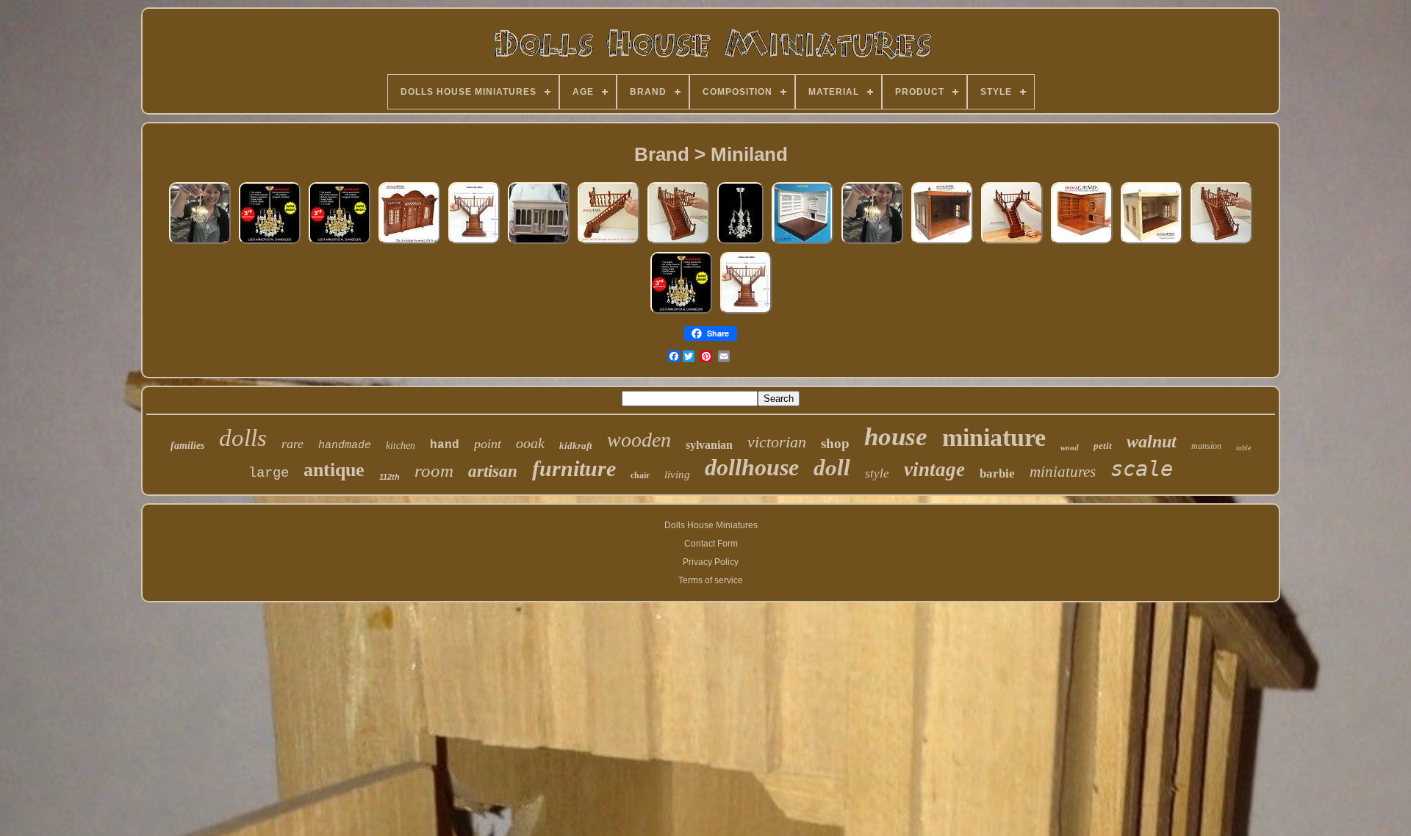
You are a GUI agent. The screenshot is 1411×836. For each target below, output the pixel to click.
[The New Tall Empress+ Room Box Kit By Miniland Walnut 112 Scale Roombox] (942, 244)
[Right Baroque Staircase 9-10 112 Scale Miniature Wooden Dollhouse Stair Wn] (608, 244)
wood (1069, 447)
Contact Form (711, 543)
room (433, 470)
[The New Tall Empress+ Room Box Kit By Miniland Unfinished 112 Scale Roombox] (1151, 244)
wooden (639, 439)
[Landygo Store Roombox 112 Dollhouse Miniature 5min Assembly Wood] (538, 244)
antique (334, 469)
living (677, 474)
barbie (997, 473)
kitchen (400, 445)
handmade (344, 445)
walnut (1152, 441)
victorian (776, 442)
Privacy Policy (711, 562)
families (187, 445)
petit (1103, 445)
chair (640, 475)
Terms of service (710, 580)
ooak (530, 443)
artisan (492, 471)
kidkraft (575, 445)
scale (1141, 468)
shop (835, 443)
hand (444, 445)
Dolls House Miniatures (711, 525)
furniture (574, 468)
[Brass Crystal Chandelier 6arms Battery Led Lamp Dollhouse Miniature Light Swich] (270, 244)
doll (832, 467)
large (268, 473)
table (1243, 448)
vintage (934, 469)
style (877, 473)
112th (389, 476)
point (487, 443)
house (895, 436)
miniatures (1063, 471)
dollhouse (752, 467)
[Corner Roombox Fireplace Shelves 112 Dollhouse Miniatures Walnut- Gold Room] (1082, 244)
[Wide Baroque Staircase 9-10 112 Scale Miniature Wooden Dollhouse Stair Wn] (678, 244)
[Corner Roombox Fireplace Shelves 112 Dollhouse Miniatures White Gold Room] (802, 244)
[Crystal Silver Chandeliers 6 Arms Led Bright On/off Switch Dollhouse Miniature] (200, 244)
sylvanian (709, 445)
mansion (1206, 446)
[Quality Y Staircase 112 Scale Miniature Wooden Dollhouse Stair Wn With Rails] (1012, 244)
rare (292, 443)
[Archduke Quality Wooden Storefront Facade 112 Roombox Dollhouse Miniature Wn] (409, 244)
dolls (243, 438)
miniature (994, 437)
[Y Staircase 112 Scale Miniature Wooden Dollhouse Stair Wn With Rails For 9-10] (474, 244)
